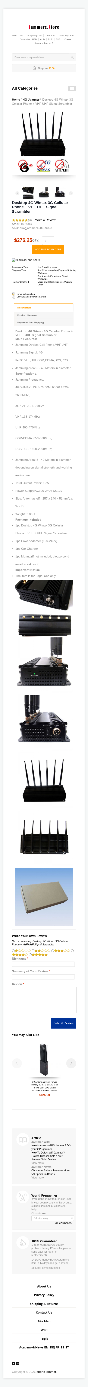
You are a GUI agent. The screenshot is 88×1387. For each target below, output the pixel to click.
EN (46, 1347)
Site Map (44, 1321)
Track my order (66, 35)
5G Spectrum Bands (43, 1174)
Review (17, 984)
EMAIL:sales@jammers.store (31, 297)
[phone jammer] (44, 26)
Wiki (44, 1330)
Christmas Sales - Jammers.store (50, 1170)
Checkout (50, 35)
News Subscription (26, 294)
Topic (44, 1339)
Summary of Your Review (30, 971)
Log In (47, 43)
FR (57, 1347)
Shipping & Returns (44, 1304)
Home (16, 99)
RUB (58, 39)
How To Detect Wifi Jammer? (48, 1152)
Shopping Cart (34, 35)
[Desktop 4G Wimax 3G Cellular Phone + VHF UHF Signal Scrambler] (28, 193)
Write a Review (45, 220)
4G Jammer (31, 99)
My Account (17, 35)
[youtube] (17, 1363)
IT (67, 1347)
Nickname (19, 958)
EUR (50, 39)
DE (52, 1347)
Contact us (44, 1312)
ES (62, 1347)
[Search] (72, 57)
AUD (42, 39)
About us (44, 1286)
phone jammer (46, 1371)
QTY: (35, 240)
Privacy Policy (44, 1295)
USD (34, 39)
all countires (63, 1223)
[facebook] (13, 1363)
